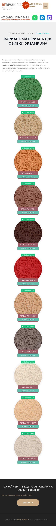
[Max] (49, 17)
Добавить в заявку (28, 105)
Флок (30, 33)
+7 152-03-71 (15, 17)
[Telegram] (42, 17)
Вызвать (28, 502)
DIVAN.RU (11, 5)
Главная (11, 33)
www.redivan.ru (23, 519)
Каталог (21, 33)
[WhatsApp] (35, 17)
